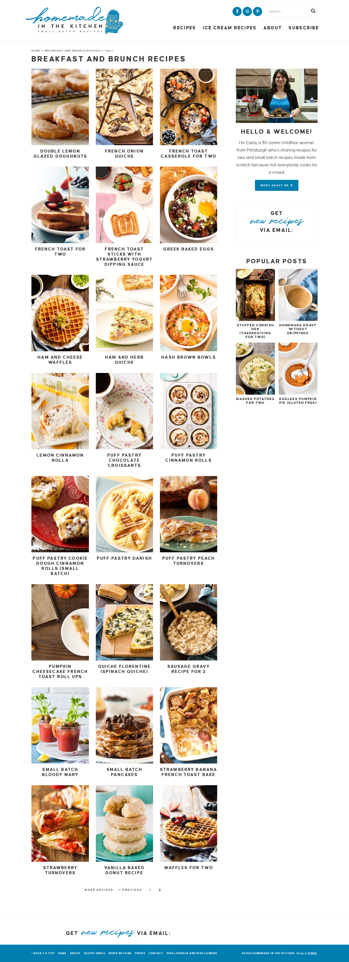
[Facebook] (237, 11)
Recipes (184, 28)
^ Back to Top (43, 953)
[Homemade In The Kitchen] (74, 20)
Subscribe (303, 28)
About (272, 28)
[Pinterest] (257, 11)
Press (140, 953)
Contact (156, 953)
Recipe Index (94, 953)
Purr (312, 953)
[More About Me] (277, 96)
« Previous (130, 889)
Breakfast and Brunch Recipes (72, 50)
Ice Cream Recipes (230, 28)
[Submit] (313, 12)
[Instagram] (247, 11)
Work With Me (120, 953)
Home (36, 50)
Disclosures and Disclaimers (192, 953)
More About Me (275, 185)
